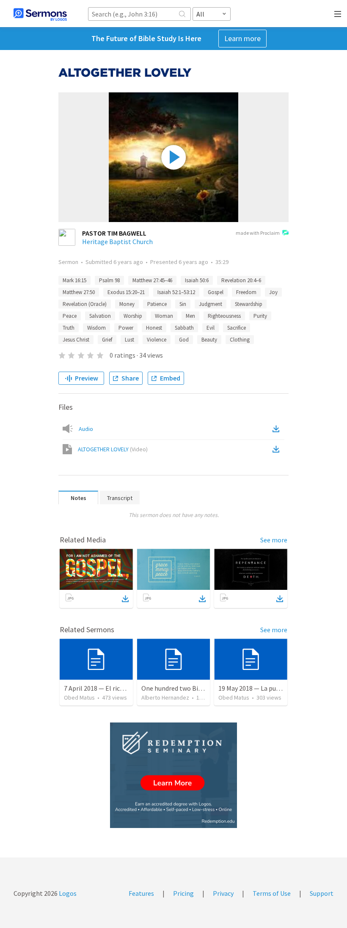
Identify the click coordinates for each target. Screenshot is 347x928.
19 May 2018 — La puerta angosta (266, 688)
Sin (182, 304)
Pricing (183, 893)
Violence (156, 339)
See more (273, 540)
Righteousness (224, 316)
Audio (86, 429)
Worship (133, 316)
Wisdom (96, 327)
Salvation (100, 316)
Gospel (215, 292)
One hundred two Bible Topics (184, 688)
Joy (273, 292)
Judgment (210, 304)
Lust (129, 339)
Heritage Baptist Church (117, 241)
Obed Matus (79, 697)
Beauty (209, 339)
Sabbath (184, 327)
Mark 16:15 (74, 280)
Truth (68, 327)
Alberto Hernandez (165, 697)
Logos (67, 893)
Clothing (240, 339)
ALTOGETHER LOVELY (113, 449)
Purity (260, 316)
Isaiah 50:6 (197, 280)
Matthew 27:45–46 (152, 280)
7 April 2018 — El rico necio (102, 688)
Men (190, 316)
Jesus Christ (76, 339)
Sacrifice (236, 327)
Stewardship (248, 304)
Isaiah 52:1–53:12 (176, 292)
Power (125, 327)
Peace (70, 316)
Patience (157, 304)
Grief (107, 339)
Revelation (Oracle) (85, 304)
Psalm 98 (109, 280)
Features (141, 893)
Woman (164, 316)
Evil (211, 327)
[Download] (125, 598)
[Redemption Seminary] (173, 775)
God (184, 339)
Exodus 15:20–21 (126, 292)
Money (127, 304)
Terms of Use (272, 893)
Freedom (246, 292)
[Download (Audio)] (277, 428)
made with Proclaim (258, 233)
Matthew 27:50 (79, 292)
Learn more (242, 38)
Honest (154, 327)
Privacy (223, 893)
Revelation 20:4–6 (241, 280)
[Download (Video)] (277, 449)
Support (321, 893)
